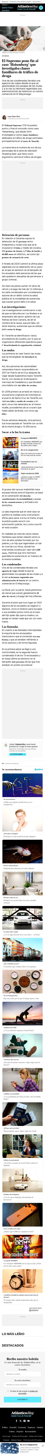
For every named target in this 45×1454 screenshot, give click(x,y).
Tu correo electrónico (22, 1380)
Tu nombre (22, 1369)
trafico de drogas (12, 763)
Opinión (40, 1427)
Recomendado (30, 1431)
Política (5, 1427)
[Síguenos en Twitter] (20, 1421)
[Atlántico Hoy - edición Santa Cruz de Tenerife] (27, 7)
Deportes (19, 1431)
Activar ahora (16, 754)
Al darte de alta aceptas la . (24, 1392)
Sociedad (5, 56)
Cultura (12, 1431)
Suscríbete (5, 11)
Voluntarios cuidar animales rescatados (20, 1)
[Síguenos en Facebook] (16, 1421)
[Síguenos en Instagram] (24, 1421)
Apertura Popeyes (37, 1)
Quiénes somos (16, 1440)
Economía (22, 1427)
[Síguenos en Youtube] (28, 1421)
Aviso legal (6, 1436)
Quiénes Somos (7, 8)
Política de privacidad (19, 1436)
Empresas (31, 1427)
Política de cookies (36, 1436)
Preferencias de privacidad (32, 1440)
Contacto (6, 1440)
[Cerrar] (43, 1445)
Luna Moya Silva (14, 116)
